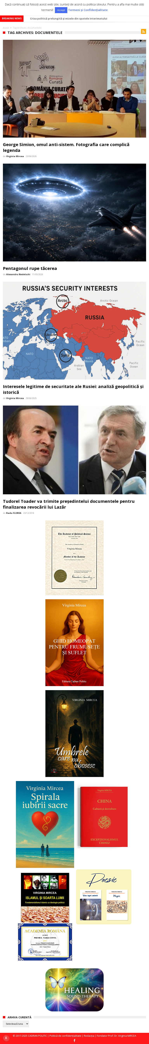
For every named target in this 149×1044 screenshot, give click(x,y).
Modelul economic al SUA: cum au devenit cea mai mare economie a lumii (77, 18)
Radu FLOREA (13, 512)
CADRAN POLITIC (37, 1035)
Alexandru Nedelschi (18, 274)
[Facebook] (74, 1041)
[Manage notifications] (6, 1038)
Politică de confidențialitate (65, 1035)
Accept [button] (61, 10)
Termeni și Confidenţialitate (88, 10)
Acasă (6, 27)
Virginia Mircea (15, 156)
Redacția (89, 1035)
